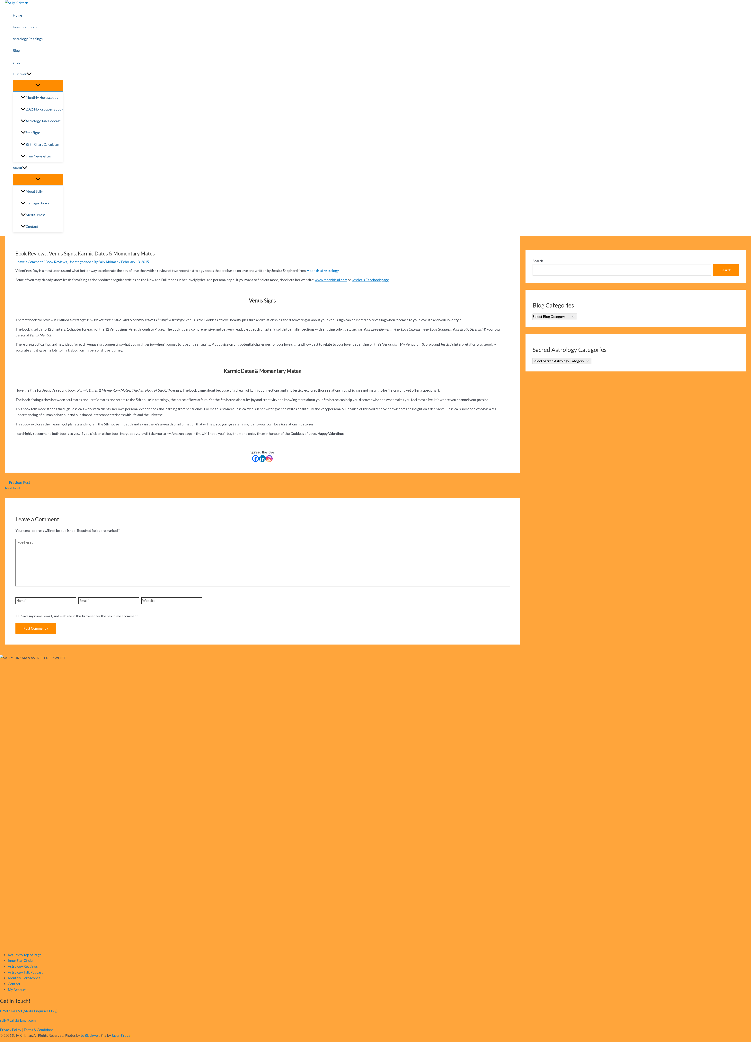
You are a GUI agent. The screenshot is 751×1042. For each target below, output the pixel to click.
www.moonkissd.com (331, 280)
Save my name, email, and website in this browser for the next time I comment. (80, 616)
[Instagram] (269, 458)
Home (17, 15)
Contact (32, 226)
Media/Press (35, 215)
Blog (16, 50)
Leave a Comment (29, 262)
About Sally (34, 191)
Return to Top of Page (24, 955)
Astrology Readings (28, 39)
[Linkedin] (262, 458)
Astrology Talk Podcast (43, 121)
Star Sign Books (37, 203)
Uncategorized (79, 262)
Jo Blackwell (90, 1035)
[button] (29, 74)
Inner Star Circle (25, 27)
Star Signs (33, 132)
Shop (16, 62)
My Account (17, 989)
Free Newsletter (38, 156)
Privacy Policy (10, 1030)
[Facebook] (255, 458)
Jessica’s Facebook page (370, 280)
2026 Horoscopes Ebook (44, 109)
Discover (20, 74)
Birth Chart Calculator (42, 144)
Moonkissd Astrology (322, 270)
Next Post (14, 488)
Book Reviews (56, 262)
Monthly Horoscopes (42, 97)
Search (538, 261)
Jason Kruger (121, 1035)
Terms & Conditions (38, 1030)
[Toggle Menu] (38, 85)
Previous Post (17, 482)
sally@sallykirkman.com (18, 1020)
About (17, 168)
